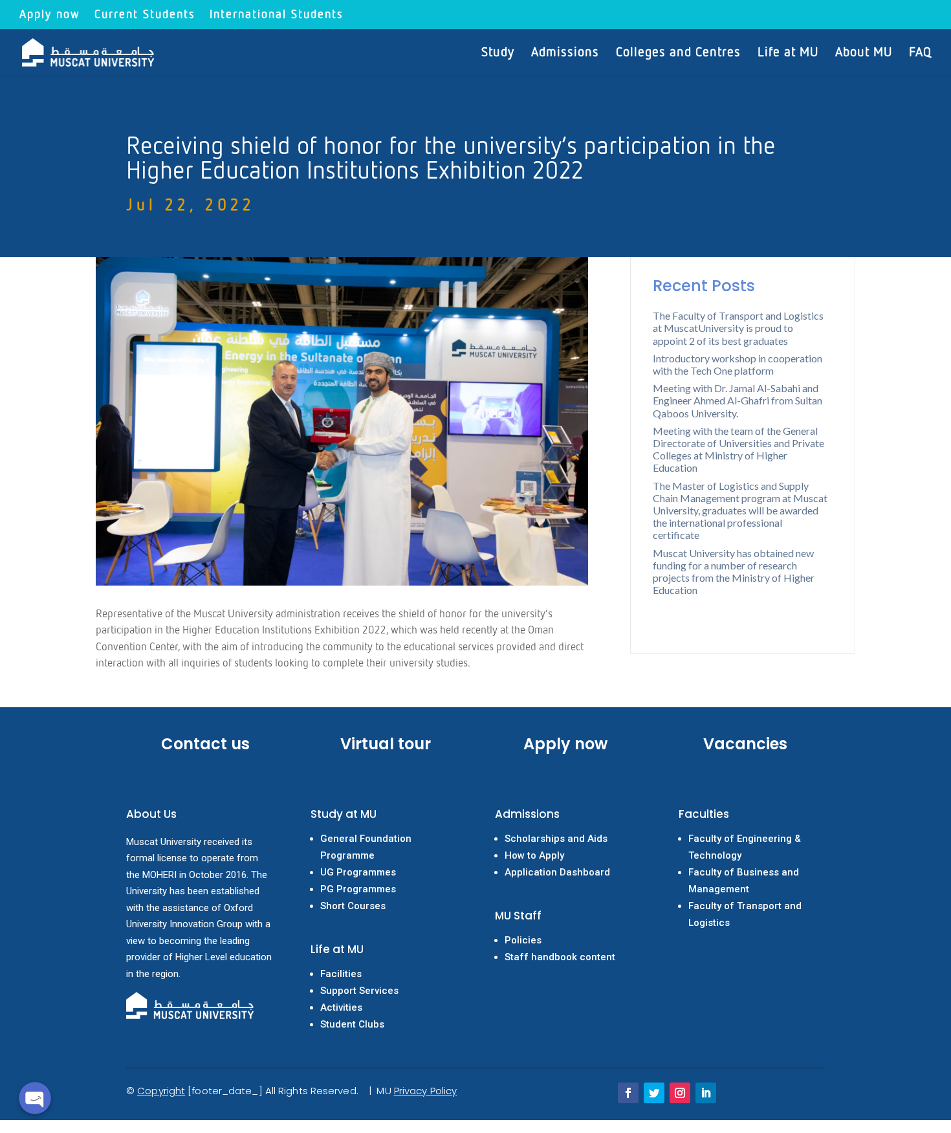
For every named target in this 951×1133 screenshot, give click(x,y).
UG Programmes (358, 872)
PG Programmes (358, 889)
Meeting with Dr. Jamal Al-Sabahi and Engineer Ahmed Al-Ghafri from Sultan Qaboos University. (737, 400)
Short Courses (353, 906)
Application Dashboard (557, 872)
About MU (863, 53)
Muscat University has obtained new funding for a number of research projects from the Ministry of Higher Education (733, 572)
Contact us (205, 743)
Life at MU (788, 53)
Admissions (565, 53)
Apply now (49, 15)
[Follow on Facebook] (628, 1093)
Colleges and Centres (678, 53)
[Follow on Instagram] (680, 1093)
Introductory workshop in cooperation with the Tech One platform (737, 364)
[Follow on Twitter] (654, 1093)
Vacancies (745, 743)
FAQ (920, 53)
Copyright (161, 1090)
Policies (523, 940)
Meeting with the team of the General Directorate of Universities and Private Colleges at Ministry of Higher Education (738, 449)
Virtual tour (385, 743)
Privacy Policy (425, 1090)
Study (497, 53)
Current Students (144, 15)
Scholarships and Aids (556, 838)
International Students (277, 15)
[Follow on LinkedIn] (705, 1093)
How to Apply (534, 855)
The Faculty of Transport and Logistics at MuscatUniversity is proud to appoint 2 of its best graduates (738, 327)
